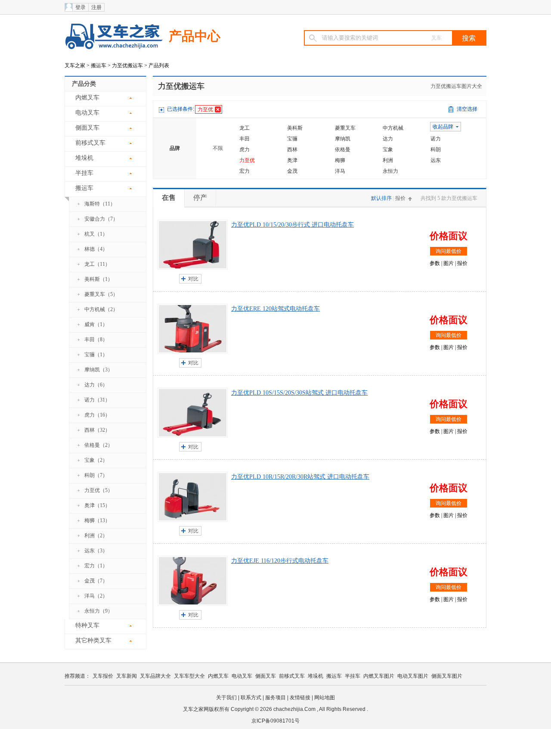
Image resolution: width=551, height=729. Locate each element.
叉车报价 (103, 676)
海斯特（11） (99, 204)
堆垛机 (84, 158)
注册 (96, 7)
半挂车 (84, 173)
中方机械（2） (101, 309)
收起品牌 (443, 127)
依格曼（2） (98, 445)
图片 (448, 263)
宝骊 (292, 139)
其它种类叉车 (93, 640)
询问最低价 (448, 251)
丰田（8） (96, 339)
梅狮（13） (97, 520)
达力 (388, 139)
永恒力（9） (98, 611)
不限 (218, 148)
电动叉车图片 (412, 676)
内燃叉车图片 (378, 676)
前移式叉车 (90, 143)
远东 (435, 160)
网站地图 (324, 698)
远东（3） (96, 551)
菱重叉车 (345, 128)
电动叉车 (87, 112)
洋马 (340, 171)
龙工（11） (97, 264)
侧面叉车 (87, 128)
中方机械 (393, 128)
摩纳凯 (342, 139)
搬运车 (98, 65)
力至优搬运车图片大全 (456, 86)
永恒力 (390, 171)
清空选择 (467, 109)
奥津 (292, 160)
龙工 (244, 128)
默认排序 (381, 198)
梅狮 (340, 160)
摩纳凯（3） (98, 370)
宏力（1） (96, 566)
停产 (200, 197)
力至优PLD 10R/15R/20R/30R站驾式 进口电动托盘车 (300, 477)
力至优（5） (98, 490)
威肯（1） (96, 324)
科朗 (435, 149)
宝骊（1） (96, 355)
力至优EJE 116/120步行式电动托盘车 (279, 561)
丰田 (244, 139)
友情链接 (300, 698)
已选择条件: (180, 109)
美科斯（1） (98, 279)
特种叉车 (87, 625)
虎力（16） (97, 415)
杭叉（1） (96, 234)
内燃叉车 (87, 97)
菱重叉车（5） (101, 294)
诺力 (435, 139)
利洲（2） (96, 536)
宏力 (244, 171)
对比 (193, 279)
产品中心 (194, 36)
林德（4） (96, 249)
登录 (80, 7)
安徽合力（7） (101, 219)
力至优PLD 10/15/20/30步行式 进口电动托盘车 (292, 224)
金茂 (292, 171)
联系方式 (251, 698)
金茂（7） (96, 581)
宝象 (388, 149)
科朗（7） (96, 475)
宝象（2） (96, 460)
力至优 (205, 109)
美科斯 (295, 128)
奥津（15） (97, 505)
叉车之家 (75, 65)
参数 (435, 263)
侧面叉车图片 (446, 676)
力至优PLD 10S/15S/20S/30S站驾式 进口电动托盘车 (299, 392)
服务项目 (275, 698)
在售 (169, 197)
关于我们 (226, 698)
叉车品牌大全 (155, 676)
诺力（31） (97, 400)
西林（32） (97, 430)
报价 (400, 198)
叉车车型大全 (189, 676)
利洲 (388, 160)
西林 (292, 149)
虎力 (244, 149)
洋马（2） (96, 596)
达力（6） (96, 385)
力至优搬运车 (127, 65)
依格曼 (342, 149)
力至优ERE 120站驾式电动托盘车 (275, 308)
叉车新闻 (126, 676)
